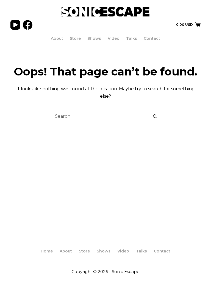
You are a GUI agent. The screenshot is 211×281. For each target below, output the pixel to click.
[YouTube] (15, 25)
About (57, 38)
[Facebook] (27, 25)
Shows (94, 38)
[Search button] (154, 116)
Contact (152, 38)
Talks (131, 38)
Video (114, 38)
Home (47, 251)
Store (75, 38)
